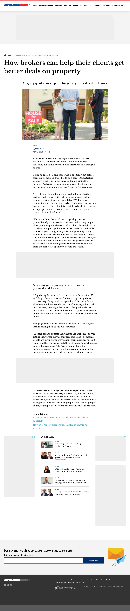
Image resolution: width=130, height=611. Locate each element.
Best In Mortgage (46, 5)
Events (97, 5)
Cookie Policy (95, 580)
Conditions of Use (60, 582)
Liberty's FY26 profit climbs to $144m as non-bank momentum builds (72, 493)
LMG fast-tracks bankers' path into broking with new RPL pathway (70, 470)
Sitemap (78, 582)
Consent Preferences (108, 580)
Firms (56, 580)
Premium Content (71, 5)
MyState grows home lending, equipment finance (68, 445)
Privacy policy (85, 580)
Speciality (58, 5)
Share (47, 152)
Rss (84, 582)
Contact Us (106, 5)
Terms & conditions (73, 580)
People (62, 580)
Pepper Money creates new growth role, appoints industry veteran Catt (71, 481)
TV (81, 5)
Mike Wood (39, 149)
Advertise (116, 5)
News (35, 5)
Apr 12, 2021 (38, 152)
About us (71, 582)
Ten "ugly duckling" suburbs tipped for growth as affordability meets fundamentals (72, 457)
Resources (88, 5)
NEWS (57, 441)
